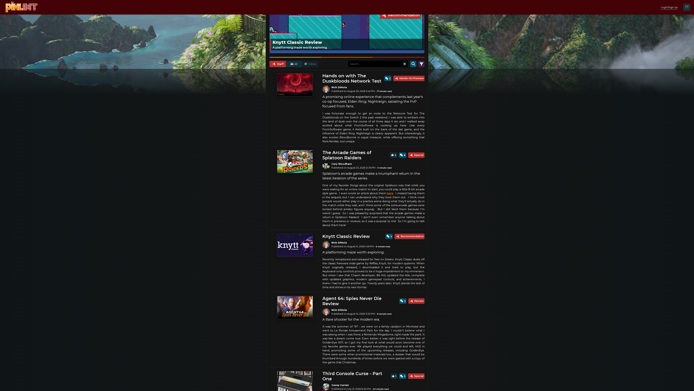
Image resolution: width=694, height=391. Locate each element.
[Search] (413, 64)
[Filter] (421, 64)
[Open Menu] (686, 7)
